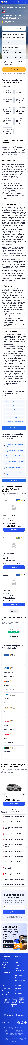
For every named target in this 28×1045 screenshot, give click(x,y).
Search (15, 69)
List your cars (6, 970)
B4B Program (18, 975)
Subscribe (15, 912)
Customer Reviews (20, 977)
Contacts (17, 990)
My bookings (18, 993)
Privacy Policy (18, 917)
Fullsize (5, 500)
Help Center (18, 988)
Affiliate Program (19, 972)
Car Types (5, 962)
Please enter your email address (13, 907)
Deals (3, 967)
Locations (5, 960)
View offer (14, 529)
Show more (14, 611)
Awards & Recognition (18, 967)
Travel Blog (18, 962)
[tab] (5, 777)
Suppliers (4, 965)
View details (14, 804)
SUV (4, 537)
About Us (17, 960)
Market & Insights (20, 980)
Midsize (5, 575)
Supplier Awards (6, 972)
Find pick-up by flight (17, 37)
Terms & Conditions (7, 990)
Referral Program (19, 970)
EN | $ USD (7, 1022)
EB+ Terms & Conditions (5, 993)
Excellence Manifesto (18, 965)
